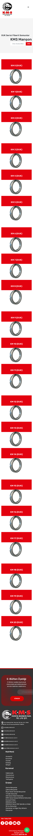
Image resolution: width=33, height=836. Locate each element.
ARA (28, 44)
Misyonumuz (10, 821)
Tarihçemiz (9, 823)
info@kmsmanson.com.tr (10, 781)
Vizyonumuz (10, 819)
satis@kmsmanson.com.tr (10, 788)
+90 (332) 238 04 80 (9, 778)
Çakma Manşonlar (11, 833)
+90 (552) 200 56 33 (9, 771)
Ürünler (8, 804)
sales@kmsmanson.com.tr (10, 785)
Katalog (8, 806)
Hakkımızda (9, 817)
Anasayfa (9, 800)
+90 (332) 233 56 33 (9, 774)
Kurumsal (9, 802)
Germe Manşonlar (11, 831)
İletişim (8, 809)
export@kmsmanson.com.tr (11, 792)
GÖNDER (22, 742)
